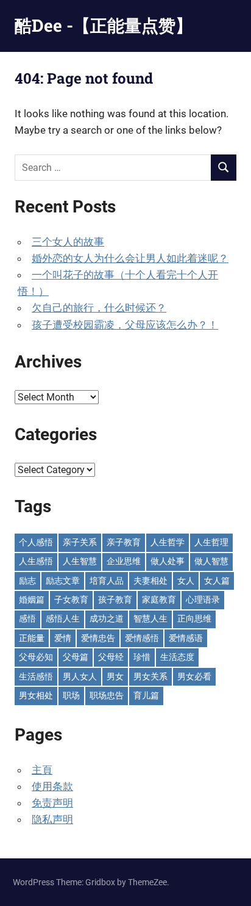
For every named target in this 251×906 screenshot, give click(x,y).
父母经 (111, 657)
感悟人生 (63, 618)
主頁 (42, 770)
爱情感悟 (142, 638)
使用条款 (52, 786)
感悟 (27, 618)
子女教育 (71, 599)
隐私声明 (52, 819)
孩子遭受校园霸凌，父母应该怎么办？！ (125, 325)
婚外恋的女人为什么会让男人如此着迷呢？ (130, 258)
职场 (71, 695)
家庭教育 (159, 599)
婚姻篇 (31, 599)
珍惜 (141, 657)
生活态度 (177, 657)
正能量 (31, 638)
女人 (185, 580)
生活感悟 (36, 676)
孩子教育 (115, 599)
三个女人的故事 (68, 242)
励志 (27, 580)
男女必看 (194, 676)
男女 (115, 676)
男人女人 (80, 676)
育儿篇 (146, 695)
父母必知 (36, 657)
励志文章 (63, 580)
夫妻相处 (150, 580)
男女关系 (150, 676)
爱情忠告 (98, 638)
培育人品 (107, 580)
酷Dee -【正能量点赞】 (104, 25)
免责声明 (52, 803)
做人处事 (167, 561)
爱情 (62, 638)
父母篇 (75, 657)
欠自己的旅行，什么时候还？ (99, 308)
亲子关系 (80, 542)
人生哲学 (167, 542)
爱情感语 (186, 638)
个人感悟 (36, 542)
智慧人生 (150, 618)
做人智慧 (211, 561)
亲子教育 (124, 542)
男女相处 (36, 695)
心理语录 (203, 599)
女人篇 (217, 580)
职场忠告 (107, 695)
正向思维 (194, 618)
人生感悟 (36, 561)
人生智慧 (80, 561)
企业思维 (124, 561)
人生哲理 (211, 542)
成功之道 (107, 618)
